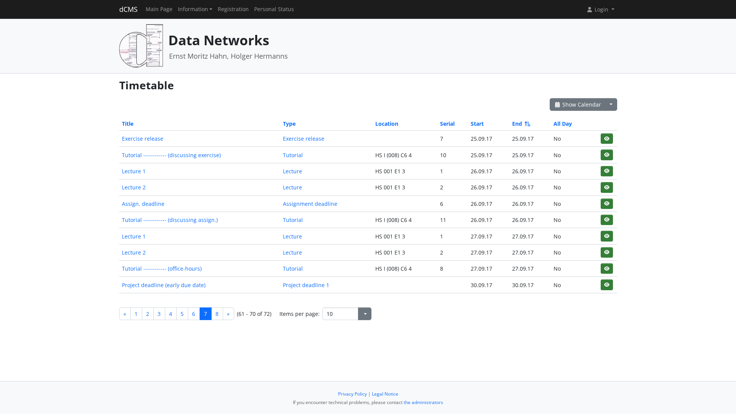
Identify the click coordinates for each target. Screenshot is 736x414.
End (517, 123)
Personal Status (274, 9)
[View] (607, 138)
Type (289, 123)
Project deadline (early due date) (163, 285)
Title (127, 123)
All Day (563, 123)
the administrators (423, 402)
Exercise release (142, 138)
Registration (233, 9)
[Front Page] (141, 45)
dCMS (128, 9)
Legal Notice (385, 394)
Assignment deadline (310, 203)
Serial (447, 123)
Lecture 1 (134, 171)
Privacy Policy (352, 394)
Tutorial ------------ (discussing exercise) (171, 155)
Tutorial (293, 155)
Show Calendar (581, 104)
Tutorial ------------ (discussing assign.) (170, 219)
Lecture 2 (134, 187)
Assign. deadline (143, 203)
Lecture (292, 171)
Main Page (159, 9)
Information (193, 9)
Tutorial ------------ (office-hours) (162, 268)
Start (477, 123)
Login (601, 9)
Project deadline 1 (306, 285)
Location (386, 123)
